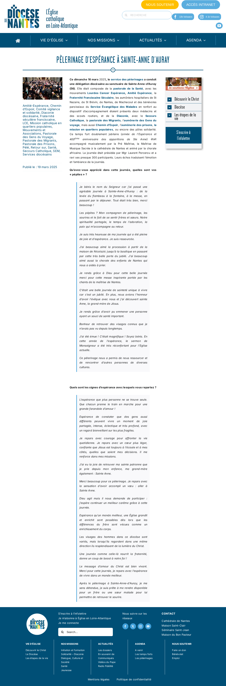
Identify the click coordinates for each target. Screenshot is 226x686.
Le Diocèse (32, 654)
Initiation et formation (73, 650)
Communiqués (106, 658)
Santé (52, 147)
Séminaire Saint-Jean (175, 630)
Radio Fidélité (105, 666)
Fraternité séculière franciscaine (39, 117)
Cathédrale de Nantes (176, 621)
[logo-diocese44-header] (41, 3)
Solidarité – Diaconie (72, 654)
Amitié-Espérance (36, 105)
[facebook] (175, 16)
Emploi (175, 658)
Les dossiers (105, 650)
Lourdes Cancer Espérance (106, 93)
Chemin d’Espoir (107, 125)
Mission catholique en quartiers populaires (42, 124)
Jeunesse (66, 670)
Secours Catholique (37, 151)
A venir (139, 650)
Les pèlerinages (144, 658)
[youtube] (219, 26)
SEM (56, 151)
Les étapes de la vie (37, 658)
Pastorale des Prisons (39, 144)
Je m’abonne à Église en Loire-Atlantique (84, 618)
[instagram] (201, 16)
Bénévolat (177, 654)
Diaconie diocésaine (38, 114)
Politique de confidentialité (134, 679)
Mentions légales (99, 679)
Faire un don (179, 650)
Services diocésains (37, 154)
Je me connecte (68, 623)
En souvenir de (106, 654)
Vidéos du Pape (107, 662)
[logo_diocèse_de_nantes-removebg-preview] (37, 614)
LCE (25, 123)
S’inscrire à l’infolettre (72, 613)
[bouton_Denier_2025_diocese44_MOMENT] (184, 78)
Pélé (26, 147)
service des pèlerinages (127, 79)
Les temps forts (143, 654)
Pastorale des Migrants (39, 140)
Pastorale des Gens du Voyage (40, 135)
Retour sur (38, 147)
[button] (183, 99)
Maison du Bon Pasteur (176, 634)
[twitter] (133, 626)
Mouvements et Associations (34, 131)
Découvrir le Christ (36, 650)
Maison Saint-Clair (173, 625)
